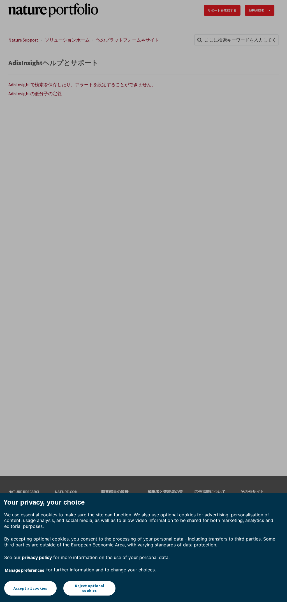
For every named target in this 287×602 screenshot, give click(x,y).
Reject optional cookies (89, 588)
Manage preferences (24, 570)
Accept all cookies (30, 588)
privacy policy (37, 557)
